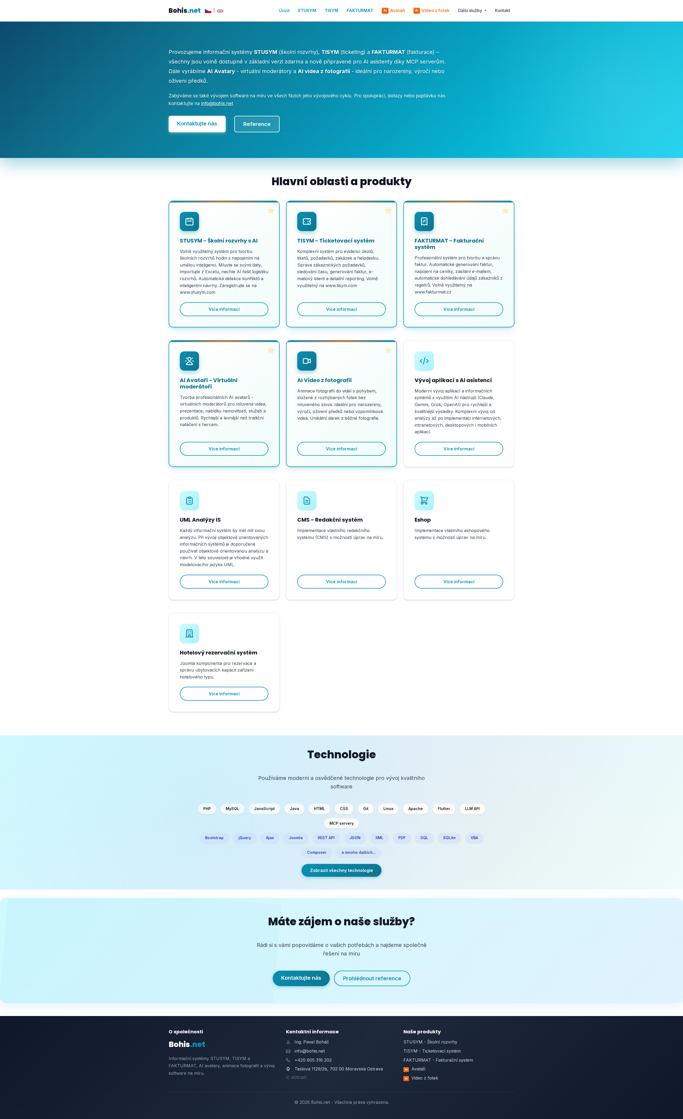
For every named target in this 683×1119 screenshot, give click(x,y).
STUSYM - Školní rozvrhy (430, 1042)
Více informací (224, 309)
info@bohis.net (217, 103)
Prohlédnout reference (372, 978)
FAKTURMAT (360, 10)
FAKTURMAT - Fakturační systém (438, 1060)
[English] (220, 10)
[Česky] (208, 10)
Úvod (284, 10)
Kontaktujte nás (197, 123)
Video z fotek (432, 10)
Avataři (394, 10)
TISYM (331, 10)
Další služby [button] (470, 10)
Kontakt (502, 10)
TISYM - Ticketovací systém (432, 1051)
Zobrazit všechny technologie (341, 870)
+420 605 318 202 (313, 1060)
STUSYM (307, 10)
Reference (257, 124)
